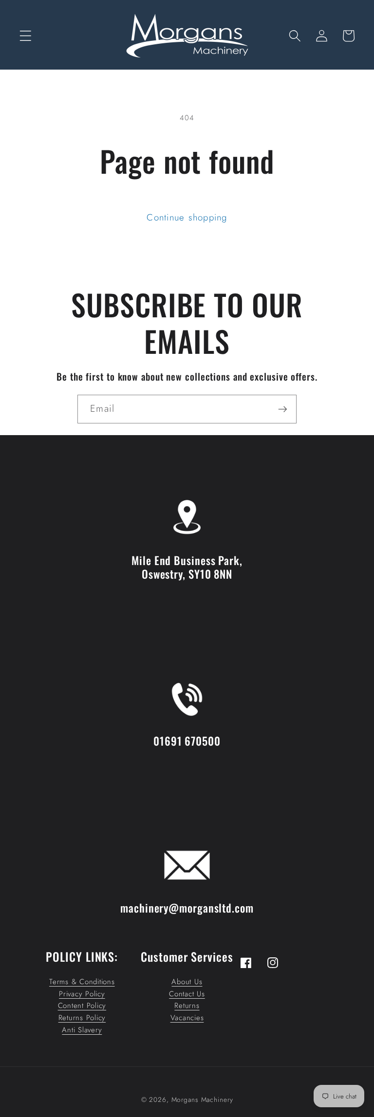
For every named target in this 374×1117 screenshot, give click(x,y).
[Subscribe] (282, 409)
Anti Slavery (82, 1030)
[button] (25, 35)
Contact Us (187, 994)
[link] (187, 486)
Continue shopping (187, 217)
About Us (186, 981)
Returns (186, 1005)
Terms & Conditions (82, 981)
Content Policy (82, 1005)
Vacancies (187, 1017)
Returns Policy (82, 1017)
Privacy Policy (82, 994)
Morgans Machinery (202, 1099)
